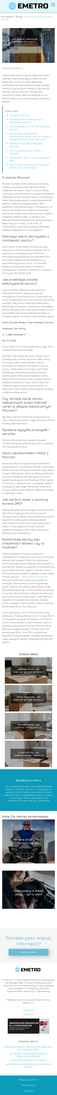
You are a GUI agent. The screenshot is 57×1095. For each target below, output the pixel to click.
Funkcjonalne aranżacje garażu (28, 1060)
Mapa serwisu (28, 1085)
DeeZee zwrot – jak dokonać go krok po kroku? (28, 670)
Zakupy (19, 16)
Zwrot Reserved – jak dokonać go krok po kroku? (28, 698)
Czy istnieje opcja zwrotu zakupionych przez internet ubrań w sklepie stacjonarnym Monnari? (30, 136)
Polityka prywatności (28, 1079)
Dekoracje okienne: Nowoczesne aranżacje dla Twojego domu (28, 1048)
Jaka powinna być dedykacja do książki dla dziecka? (28, 1065)
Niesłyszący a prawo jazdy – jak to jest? (28, 892)
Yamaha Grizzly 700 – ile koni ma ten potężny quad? (28, 841)
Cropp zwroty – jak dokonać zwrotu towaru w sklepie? (28, 754)
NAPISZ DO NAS (28, 952)
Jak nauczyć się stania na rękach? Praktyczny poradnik (28, 1054)
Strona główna (7, 16)
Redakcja (28, 1010)
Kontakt (28, 1014)
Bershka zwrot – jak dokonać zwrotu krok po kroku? (28, 726)
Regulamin (28, 1090)
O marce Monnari (19, 115)
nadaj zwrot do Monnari (34, 576)
